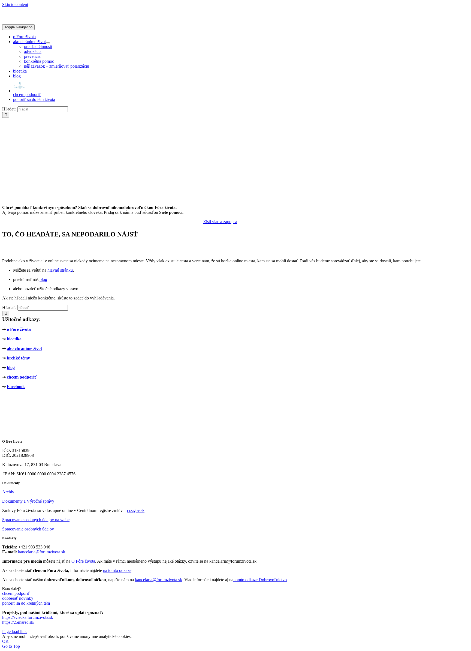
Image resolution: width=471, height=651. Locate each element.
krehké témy (18, 358)
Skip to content (15, 4)
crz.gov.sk (135, 510)
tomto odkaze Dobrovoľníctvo (260, 579)
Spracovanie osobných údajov (28, 529)
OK (5, 641)
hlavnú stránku (60, 270)
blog (43, 279)
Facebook (16, 386)
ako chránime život (24, 348)
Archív (8, 492)
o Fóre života (19, 329)
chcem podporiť (22, 377)
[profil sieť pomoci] (220, 198)
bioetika (14, 339)
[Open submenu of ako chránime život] (48, 43)
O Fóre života (83, 561)
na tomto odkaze (117, 570)
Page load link (14, 631)
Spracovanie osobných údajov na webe (36, 519)
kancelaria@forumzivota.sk (41, 552)
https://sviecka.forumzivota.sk (27, 617)
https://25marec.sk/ (18, 622)
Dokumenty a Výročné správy (28, 501)
